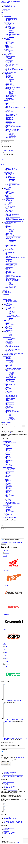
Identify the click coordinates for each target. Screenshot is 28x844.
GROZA (8, 450)
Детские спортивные (12, 64)
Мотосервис (7, 292)
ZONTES (11, 37)
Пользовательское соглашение (12, 776)
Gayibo (8, 473)
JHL (7, 453)
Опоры (8, 118)
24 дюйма (9, 57)
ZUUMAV (12, 30)
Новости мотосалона (9, 772)
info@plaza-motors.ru (9, 6)
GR (10, 31)
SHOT (11, 92)
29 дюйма (9, 61)
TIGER (11, 81)
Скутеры (6, 49)
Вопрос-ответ (7, 787)
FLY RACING (12, 90)
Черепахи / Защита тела (13, 85)
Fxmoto (8, 472)
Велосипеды (7, 54)
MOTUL (11, 133)
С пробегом (9, 50)
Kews (8, 492)
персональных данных (9, 753)
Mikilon (8, 457)
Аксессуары (7, 16)
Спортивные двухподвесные (15, 69)
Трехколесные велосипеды (14, 71)
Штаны (8, 76)
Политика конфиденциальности (13, 775)
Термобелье (10, 99)
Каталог (5, 10)
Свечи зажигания (11, 113)
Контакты (6, 773)
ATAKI (11, 35)
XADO (11, 134)
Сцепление (9, 111)
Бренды (5, 444)
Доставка (6, 294)
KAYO (8, 39)
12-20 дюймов (10, 56)
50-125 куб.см (10, 23)
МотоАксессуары (11, 442)
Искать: (3, 140)
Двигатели (9, 125)
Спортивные (10, 68)
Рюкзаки (9, 84)
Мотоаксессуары (11, 19)
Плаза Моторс (12, 790)
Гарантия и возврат (9, 786)
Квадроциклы (7, 22)
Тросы (8, 110)
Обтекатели (10, 119)
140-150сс (9, 506)
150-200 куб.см (10, 24)
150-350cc (9, 514)
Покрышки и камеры (12, 129)
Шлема (8, 88)
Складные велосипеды (13, 67)
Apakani (8, 445)
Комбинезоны (10, 96)
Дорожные (9, 65)
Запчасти (6, 100)
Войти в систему (8, 150)
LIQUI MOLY (12, 136)
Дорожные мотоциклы (13, 34)
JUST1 (11, 94)
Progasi (8, 459)
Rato (7, 476)
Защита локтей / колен (13, 87)
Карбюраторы (10, 122)
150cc (10, 53)
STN (7, 461)
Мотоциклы (7, 26)
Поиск (5, 424)
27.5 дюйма (9, 60)
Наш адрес (6, 9)
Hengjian (8, 452)
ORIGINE (11, 91)
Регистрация (7, 156)
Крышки (8, 121)
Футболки (9, 98)
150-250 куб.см (10, 468)
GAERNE (11, 80)
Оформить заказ (8, 782)
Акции (5, 290)
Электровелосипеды (9, 72)
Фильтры (9, 109)
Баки (7, 103)
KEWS (8, 456)
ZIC (10, 132)
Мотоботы (9, 77)
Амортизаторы (11, 102)
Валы (8, 104)
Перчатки (9, 83)
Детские (8, 62)
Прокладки (9, 117)
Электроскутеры (11, 515)
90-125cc (8, 507)
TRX (7, 463)
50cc (10, 52)
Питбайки (6, 38)
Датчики (9, 106)
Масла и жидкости (12, 130)
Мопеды (6, 45)
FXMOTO (12, 29)
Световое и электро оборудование (12, 115)
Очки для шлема (11, 95)
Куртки (8, 75)
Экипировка (7, 73)
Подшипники (10, 128)
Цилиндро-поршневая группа (15, 107)
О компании (7, 771)
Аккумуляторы (10, 137)
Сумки (8, 20)
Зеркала (8, 123)
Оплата (5, 783)
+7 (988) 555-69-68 (8, 5)
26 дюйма (9, 58)
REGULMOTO (13, 33)
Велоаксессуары (11, 18)
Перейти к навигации (7, 1)
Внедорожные (10, 27)
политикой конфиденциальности (12, 542)
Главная (3, 433)
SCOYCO (11, 79)
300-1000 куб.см (11, 469)
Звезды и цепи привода (13, 126)
